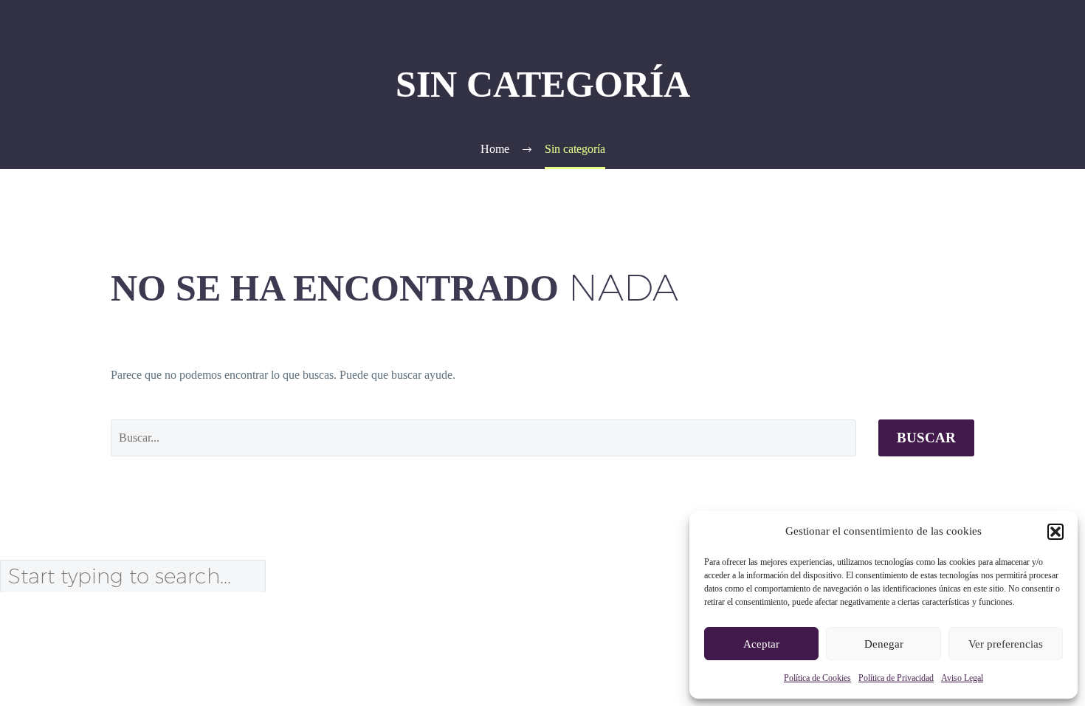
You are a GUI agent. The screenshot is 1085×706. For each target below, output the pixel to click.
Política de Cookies (817, 678)
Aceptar (761, 644)
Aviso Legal (962, 678)
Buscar (926, 437)
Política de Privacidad (896, 678)
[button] (1055, 531)
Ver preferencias (1005, 644)
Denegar (883, 644)
